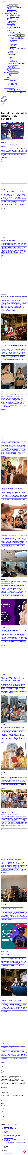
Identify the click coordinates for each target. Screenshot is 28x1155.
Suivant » (6, 1068)
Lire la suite (3, 159)
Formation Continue (12, 86)
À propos (9, 15)
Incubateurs (10, 22)
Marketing (12, 45)
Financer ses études (11, 21)
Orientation (6, 72)
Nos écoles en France (15, 32)
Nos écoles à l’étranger (15, 33)
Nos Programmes (11, 35)
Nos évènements (11, 66)
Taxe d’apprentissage (12, 84)
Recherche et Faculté (9, 88)
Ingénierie (12, 42)
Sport (11, 51)
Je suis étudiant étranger (13, 28)
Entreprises (6, 79)
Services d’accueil (11, 63)
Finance (12, 41)
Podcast (9, 75)
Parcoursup (9, 74)
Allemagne (12, 60)
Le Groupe (6, 13)
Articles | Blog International (13, 68)
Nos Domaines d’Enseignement (14, 7)
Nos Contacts (10, 69)
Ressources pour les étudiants (14, 19)
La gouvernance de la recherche (14, 92)
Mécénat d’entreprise (12, 83)
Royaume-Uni (13, 61)
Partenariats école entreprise (13, 82)
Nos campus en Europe (12, 52)
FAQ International (11, 70)
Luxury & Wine (14, 44)
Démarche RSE (11, 24)
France (11, 56)
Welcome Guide (14, 65)
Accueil (2, 122)
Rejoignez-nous (11, 25)
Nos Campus (10, 8)
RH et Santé (13, 47)
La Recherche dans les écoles (14, 89)
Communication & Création (17, 38)
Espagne (12, 58)
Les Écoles (6, 5)
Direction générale (14, 17)
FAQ (8, 77)
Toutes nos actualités (11, 122)
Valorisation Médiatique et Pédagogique (16, 91)
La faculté (9, 93)
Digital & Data (13, 40)
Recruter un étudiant (12, 80)
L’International (7, 27)
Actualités (9, 18)
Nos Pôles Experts (11, 10)
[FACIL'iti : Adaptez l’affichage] (24, 1151)
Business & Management (16, 37)
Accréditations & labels (12, 11)
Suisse (11, 57)
